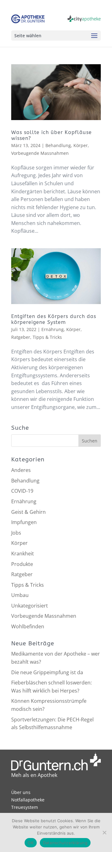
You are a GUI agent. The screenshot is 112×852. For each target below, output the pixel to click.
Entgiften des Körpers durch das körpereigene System (53, 319)
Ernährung (52, 329)
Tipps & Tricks (47, 337)
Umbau (20, 595)
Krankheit (22, 553)
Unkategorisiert (29, 605)
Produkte (22, 564)
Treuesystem (24, 807)
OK (31, 842)
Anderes (21, 470)
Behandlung (58, 145)
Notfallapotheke (27, 800)
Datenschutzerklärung (65, 842)
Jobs (16, 532)
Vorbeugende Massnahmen (40, 153)
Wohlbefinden (27, 626)
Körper (80, 145)
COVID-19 (22, 490)
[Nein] (104, 832)
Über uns (20, 792)
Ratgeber (20, 337)
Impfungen (24, 522)
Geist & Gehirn (28, 512)
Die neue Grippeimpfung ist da (47, 672)
